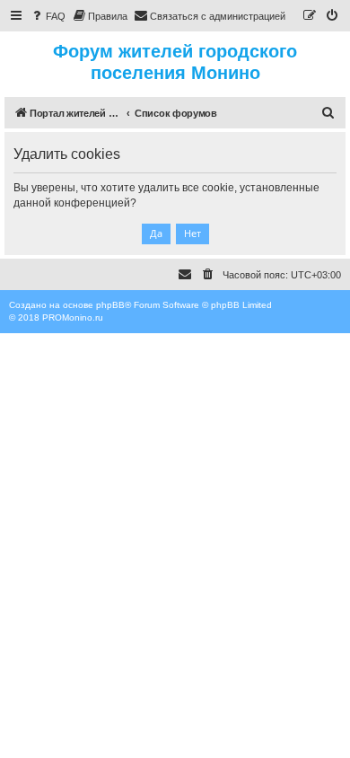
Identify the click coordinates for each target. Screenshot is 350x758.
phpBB (110, 305)
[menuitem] (48, 16)
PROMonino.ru (72, 317)
